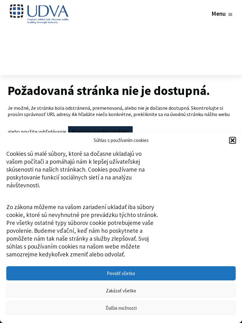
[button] (232, 140)
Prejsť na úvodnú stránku (100, 131)
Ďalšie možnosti (121, 308)
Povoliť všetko (121, 273)
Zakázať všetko (121, 291)
